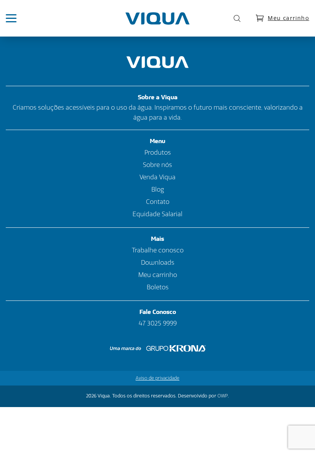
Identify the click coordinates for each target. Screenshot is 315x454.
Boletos (158, 287)
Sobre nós (157, 165)
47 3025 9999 (158, 323)
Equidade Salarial (157, 214)
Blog (157, 189)
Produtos (157, 152)
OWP (222, 396)
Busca (235, 18)
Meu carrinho (288, 18)
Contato (157, 201)
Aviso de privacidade (157, 378)
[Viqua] (158, 18)
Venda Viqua (157, 177)
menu (15, 18)
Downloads (157, 262)
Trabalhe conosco (158, 250)
